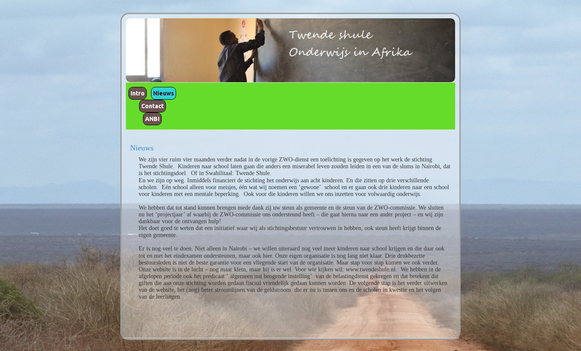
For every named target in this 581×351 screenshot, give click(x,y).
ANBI (152, 118)
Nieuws (163, 93)
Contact (152, 106)
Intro (138, 93)
